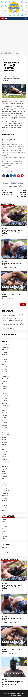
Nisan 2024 (4, 413)
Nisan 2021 (4, 500)
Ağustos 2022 (5, 461)
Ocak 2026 (4, 362)
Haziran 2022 (5, 466)
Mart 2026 (4, 357)
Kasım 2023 (5, 425)
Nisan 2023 (4, 442)
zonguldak (13, 188)
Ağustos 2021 (5, 490)
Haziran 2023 (5, 437)
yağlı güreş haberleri (13, 185)
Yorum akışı (5, 552)
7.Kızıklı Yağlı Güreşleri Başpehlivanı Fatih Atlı (21, 194)
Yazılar (3, 538)
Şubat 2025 (4, 388)
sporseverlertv (20, 183)
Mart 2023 (4, 444)
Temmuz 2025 (5, 376)
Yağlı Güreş (5, 59)
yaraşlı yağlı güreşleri (7, 186)
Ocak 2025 (4, 391)
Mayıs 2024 (4, 410)
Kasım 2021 (5, 483)
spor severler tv (19, 182)
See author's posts (9, 171)
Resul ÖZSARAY (13, 76)
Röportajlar (4, 526)
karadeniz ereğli (8, 182)
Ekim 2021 (4, 486)
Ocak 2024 (4, 420)
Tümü (3, 529)
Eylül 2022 (4, 459)
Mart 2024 (4, 415)
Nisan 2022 (4, 471)
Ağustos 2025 (5, 374)
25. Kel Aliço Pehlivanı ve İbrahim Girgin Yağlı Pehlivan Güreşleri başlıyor (12, 232)
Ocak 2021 (4, 508)
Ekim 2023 (4, 427)
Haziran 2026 (5, 349)
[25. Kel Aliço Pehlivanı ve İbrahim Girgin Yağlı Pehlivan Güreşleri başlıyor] (14, 216)
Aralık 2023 (4, 422)
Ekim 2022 (4, 456)
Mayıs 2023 (4, 439)
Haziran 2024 (5, 408)
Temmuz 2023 (5, 435)
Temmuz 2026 (5, 347)
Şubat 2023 (4, 447)
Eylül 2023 (4, 430)
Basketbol (4, 519)
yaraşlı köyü (20, 185)
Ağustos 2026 (5, 345)
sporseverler (5, 183)
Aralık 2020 (4, 510)
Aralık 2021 (4, 481)
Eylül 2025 (4, 371)
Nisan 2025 (4, 383)
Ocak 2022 (4, 478)
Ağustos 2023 (5, 432)
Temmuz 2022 (5, 464)
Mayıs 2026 (4, 352)
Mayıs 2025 (4, 381)
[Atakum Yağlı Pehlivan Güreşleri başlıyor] (14, 249)
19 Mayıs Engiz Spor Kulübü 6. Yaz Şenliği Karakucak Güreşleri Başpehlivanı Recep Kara (12, 683)
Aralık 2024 (4, 393)
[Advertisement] (14, 35)
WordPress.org (5, 554)
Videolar (4, 531)
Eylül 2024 (4, 400)
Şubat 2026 (4, 359)
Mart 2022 (4, 473)
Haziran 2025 (5, 379)
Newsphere (10, 695)
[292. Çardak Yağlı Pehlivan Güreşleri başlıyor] (14, 281)
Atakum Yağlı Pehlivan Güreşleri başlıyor (11, 318)
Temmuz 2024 (5, 405)
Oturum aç (4, 547)
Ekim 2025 (4, 369)
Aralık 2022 (4, 452)
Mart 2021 (4, 503)
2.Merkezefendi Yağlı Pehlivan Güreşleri (8, 192)
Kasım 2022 (5, 454)
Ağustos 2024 (5, 403)
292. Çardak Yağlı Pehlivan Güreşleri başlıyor (12, 320)
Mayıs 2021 (4, 498)
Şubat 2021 (4, 505)
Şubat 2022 (4, 476)
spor (14, 182)
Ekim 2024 (4, 398)
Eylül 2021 (4, 488)
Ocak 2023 (4, 449)
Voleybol (4, 533)
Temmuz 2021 (5, 493)
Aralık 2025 (4, 364)
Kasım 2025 (5, 366)
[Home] (3, 19)
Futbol (3, 521)
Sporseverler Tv (12, 183)
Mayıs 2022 (4, 469)
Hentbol (4, 524)
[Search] (26, 18)
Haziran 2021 (5, 495)
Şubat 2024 (4, 417)
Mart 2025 (4, 386)
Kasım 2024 (5, 396)
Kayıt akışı (4, 550)
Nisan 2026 (4, 354)
